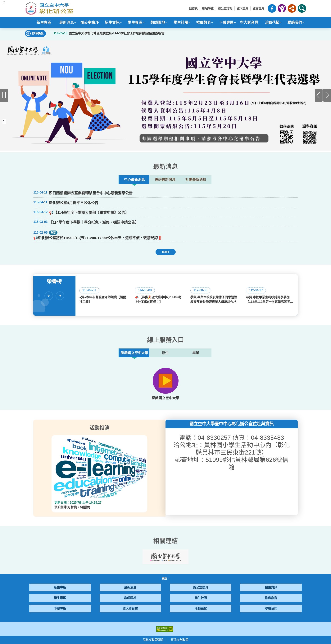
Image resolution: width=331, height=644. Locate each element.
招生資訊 (271, 587)
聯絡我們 (271, 608)
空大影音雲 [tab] (249, 23)
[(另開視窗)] (165, 95)
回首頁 (193, 8)
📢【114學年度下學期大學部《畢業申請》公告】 (89, 213)
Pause (4, 95)
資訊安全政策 (179, 639)
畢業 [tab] (195, 353)
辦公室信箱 (225, 8)
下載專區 (60, 608)
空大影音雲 (130, 608)
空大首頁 (242, 8)
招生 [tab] (165, 353)
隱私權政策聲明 (153, 639)
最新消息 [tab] (66, 23)
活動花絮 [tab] (272, 23)
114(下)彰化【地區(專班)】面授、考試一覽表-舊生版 (75, 264)
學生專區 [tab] (135, 23)
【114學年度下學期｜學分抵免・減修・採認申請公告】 (94, 222)
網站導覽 (208, 8)
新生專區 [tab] (44, 23)
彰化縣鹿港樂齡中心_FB (282, 8)
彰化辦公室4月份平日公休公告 (73, 203)
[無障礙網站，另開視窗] (164, 628)
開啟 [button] (165, 578)
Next (327, 95)
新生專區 (60, 587)
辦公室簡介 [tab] (89, 23)
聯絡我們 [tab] (295, 23)
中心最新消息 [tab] (134, 180)
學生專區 (60, 598)
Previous (319, 95)
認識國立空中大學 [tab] (134, 353)
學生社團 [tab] (181, 23)
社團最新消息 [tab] (195, 180)
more (165, 251)
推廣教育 (271, 598)
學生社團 (201, 598)
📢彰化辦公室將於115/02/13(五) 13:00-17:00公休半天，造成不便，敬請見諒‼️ (97, 238)
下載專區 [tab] (226, 23)
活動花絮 (201, 608)
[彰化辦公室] (60, 8)
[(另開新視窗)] (165, 381)
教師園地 (130, 598)
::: (3, 2)
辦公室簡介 (200, 587)
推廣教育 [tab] (203, 23)
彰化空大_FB (272, 8)
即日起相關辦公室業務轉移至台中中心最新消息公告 (91, 193)
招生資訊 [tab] (112, 23)
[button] (292, 8)
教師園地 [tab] (158, 23)
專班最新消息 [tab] (165, 180)
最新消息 (130, 587)
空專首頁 (258, 8)
